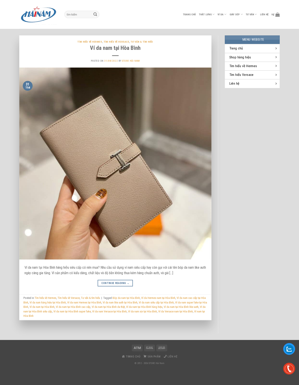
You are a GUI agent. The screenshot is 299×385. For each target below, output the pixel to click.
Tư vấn (250, 14)
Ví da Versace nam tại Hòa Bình (175, 311)
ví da (220, 14)
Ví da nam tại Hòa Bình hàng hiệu (144, 306)
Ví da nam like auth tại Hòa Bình (120, 302)
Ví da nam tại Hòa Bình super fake (72, 311)
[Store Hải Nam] (38, 14)
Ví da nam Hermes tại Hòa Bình (84, 302)
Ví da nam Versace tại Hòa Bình (109, 311)
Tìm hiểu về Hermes (89, 41)
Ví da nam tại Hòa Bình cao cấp (73, 306)
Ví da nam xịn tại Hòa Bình (142, 311)
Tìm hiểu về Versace (116, 41)
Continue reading (115, 283)
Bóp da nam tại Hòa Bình (126, 298)
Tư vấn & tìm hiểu (142, 41)
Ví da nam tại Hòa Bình (115, 48)
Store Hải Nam (131, 60)
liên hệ (264, 14)
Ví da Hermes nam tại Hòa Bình (158, 298)
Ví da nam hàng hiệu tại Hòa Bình (48, 302)
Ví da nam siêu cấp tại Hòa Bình (156, 302)
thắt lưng (205, 14)
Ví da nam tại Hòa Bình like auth (181, 306)
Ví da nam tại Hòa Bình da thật (108, 306)
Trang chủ (189, 14)
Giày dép (235, 14)
